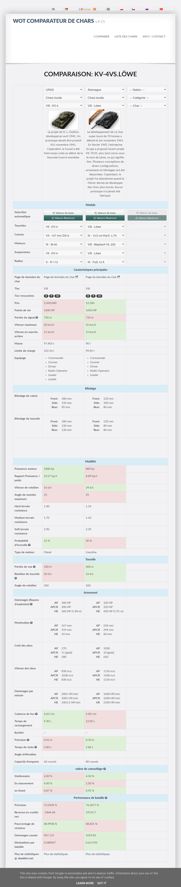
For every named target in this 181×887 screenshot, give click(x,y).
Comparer (101, 36)
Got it (101, 883)
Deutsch (72, 9)
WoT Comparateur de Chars (59, 21)
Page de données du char (59, 277)
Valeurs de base (64, 213)
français (87, 9)
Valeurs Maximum (64, 218)
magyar (114, 9)
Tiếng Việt (168, 9)
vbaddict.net (25, 858)
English (59, 9)
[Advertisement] (90, 53)
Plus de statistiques (56, 854)
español (100, 9)
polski (127, 9)
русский (153, 9)
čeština (139, 9)
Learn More (85, 883)
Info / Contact (154, 36)
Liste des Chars (126, 36)
